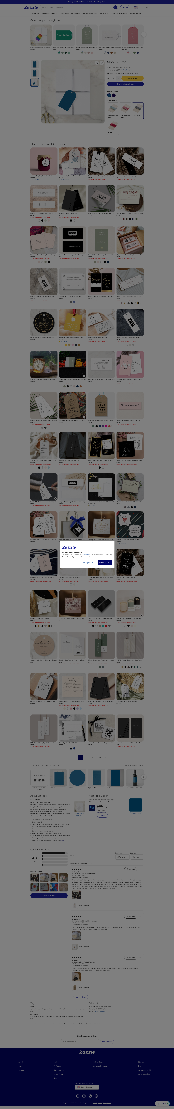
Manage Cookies (89, 563)
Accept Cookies (104, 563)
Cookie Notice (86, 555)
